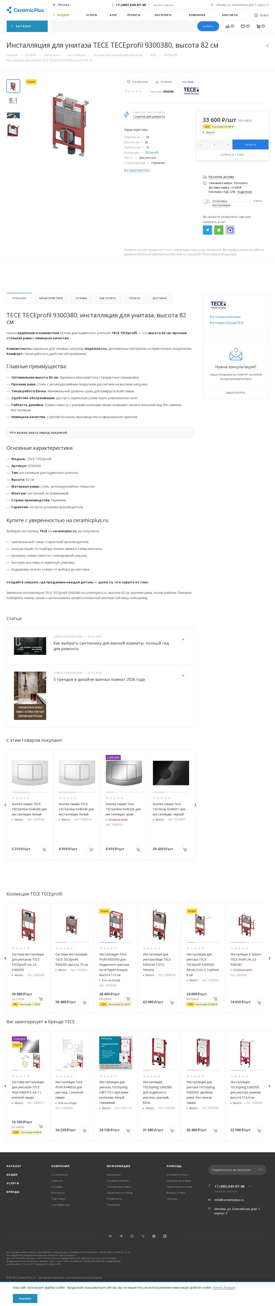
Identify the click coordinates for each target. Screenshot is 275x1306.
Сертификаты (60, 1205)
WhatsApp (218, 230)
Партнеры (58, 1199)
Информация (118, 1166)
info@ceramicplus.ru (229, 1200)
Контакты (58, 1193)
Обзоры (172, 1199)
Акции (12, 1175)
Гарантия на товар (120, 1193)
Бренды (13, 1192)
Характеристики (51, 298)
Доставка (160, 298)
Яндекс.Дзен (165, 1236)
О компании (59, 1175)
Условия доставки (119, 1187)
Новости (57, 1181)
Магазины (114, 1175)
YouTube (132, 1236)
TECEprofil (151, 152)
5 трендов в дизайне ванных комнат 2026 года (99, 679)
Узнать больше (224, 1287)
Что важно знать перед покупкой (38, 432)
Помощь (174, 1166)
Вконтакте (110, 1236)
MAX (230, 230)
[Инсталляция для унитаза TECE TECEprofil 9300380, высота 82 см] (70, 124)
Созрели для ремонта (149, 116)
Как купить (108, 298)
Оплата (134, 298)
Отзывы (81, 298)
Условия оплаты (118, 1181)
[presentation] (5, 805)
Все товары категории (225, 317)
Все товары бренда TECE (226, 323)
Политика (113, 1205)
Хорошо (25, 1298)
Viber (143, 1236)
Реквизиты (114, 1199)
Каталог (14, 1166)
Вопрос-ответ (176, 1193)
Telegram (207, 230)
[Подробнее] (183, 639)
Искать (208, 26)
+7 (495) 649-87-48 (131, 5)
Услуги (12, 1183)
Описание (19, 298)
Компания (60, 1166)
